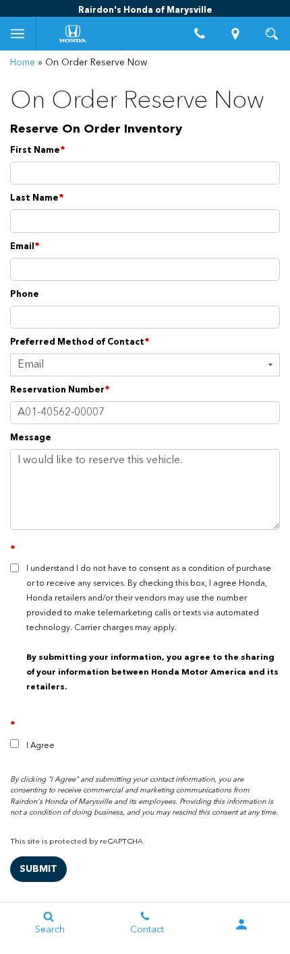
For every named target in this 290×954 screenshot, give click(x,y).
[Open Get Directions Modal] (236, 33)
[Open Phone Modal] (199, 33)
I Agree (40, 746)
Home (22, 62)
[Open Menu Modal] (18, 33)
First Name (37, 150)
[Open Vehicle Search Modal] (272, 33)
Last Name (37, 198)
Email (25, 246)
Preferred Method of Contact (80, 342)
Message (30, 438)
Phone (24, 294)
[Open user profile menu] (242, 924)
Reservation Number (60, 390)
